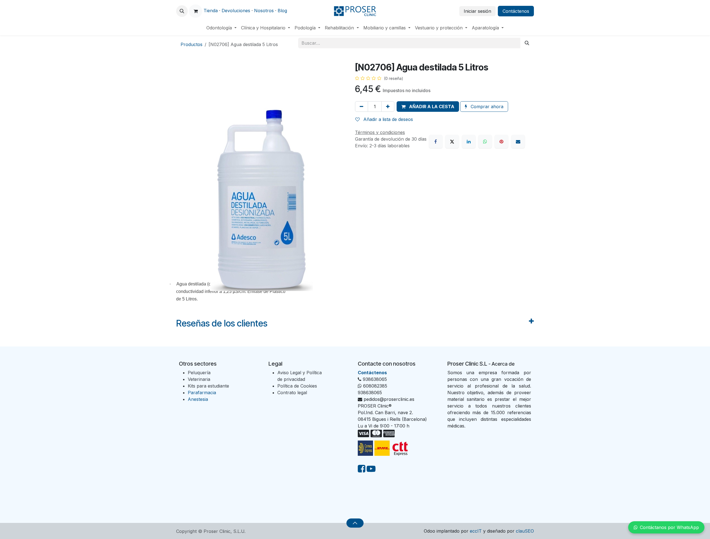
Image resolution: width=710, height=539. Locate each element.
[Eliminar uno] (361, 106)
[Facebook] (435, 141)
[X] (452, 141)
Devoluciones (236, 10)
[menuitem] (221, 27)
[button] (182, 11)
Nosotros (264, 10)
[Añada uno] (387, 106)
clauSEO (525, 531)
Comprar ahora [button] (486, 106)
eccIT (476, 531)
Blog (282, 10)
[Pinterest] (501, 141)
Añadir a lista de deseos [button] (387, 119)
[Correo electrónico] (518, 141)
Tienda (211, 10)
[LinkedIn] (468, 141)
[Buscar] (527, 43)
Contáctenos (516, 11)
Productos (191, 44)
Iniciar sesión (477, 11)
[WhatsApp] (485, 141)
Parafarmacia (202, 392)
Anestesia (198, 399)
